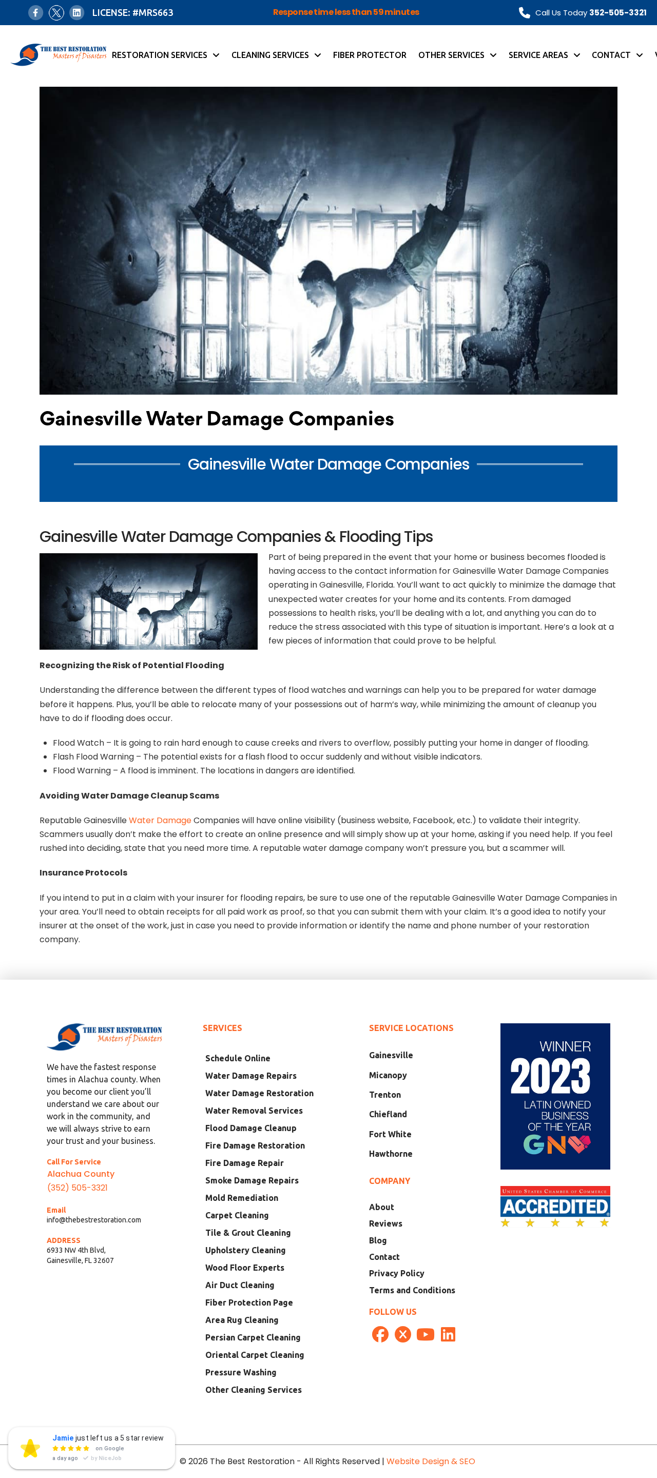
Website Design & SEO (432, 1461)
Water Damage (160, 820)
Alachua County (80, 1174)
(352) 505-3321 (77, 1188)
